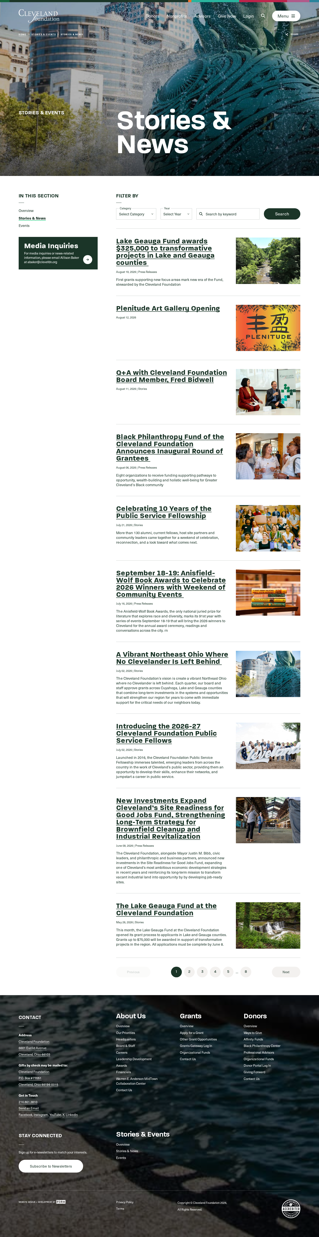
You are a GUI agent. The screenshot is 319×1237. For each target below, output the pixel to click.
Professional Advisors (259, 1052)
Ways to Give (253, 1032)
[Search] (263, 16)
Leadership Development (134, 1059)
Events (121, 1157)
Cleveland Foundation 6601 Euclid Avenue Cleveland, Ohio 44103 (34, 1048)
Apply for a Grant (192, 1032)
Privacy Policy (124, 1202)
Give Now (227, 16)
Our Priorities (125, 1032)
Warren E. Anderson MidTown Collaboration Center (137, 1081)
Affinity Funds (253, 1039)
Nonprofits (177, 16)
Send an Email (29, 1108)
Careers (121, 1052)
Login (248, 16)
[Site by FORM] (42, 1202)
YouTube (55, 1114)
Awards (121, 1065)
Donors (153, 16)
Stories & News (127, 1150)
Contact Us (124, 1090)
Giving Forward (254, 1072)
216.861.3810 (28, 1101)
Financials (123, 1072)
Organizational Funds (195, 1052)
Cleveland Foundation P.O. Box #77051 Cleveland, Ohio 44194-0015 (38, 1078)
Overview (122, 1026)
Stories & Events (43, 35)
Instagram (41, 1114)
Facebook (25, 1114)
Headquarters (125, 1039)
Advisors (202, 16)
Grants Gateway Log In (196, 1045)
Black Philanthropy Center (262, 1045)
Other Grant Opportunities (198, 1039)
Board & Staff (125, 1045)
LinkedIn (72, 1114)
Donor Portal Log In (257, 1065)
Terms (120, 1208)
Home (22, 35)
